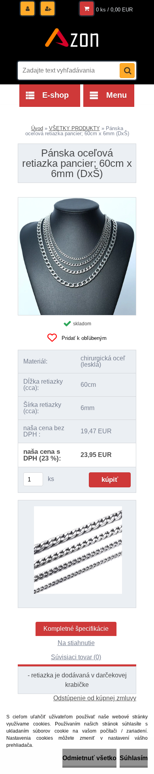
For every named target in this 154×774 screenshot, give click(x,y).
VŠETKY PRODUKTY (74, 128)
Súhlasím (134, 758)
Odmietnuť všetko (89, 758)
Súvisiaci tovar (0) (76, 657)
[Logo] (72, 38)
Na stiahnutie (76, 643)
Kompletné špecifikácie (76, 628)
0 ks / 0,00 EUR (114, 10)
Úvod (37, 128)
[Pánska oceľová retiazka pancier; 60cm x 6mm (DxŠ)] (77, 200)
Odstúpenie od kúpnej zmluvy (94, 698)
